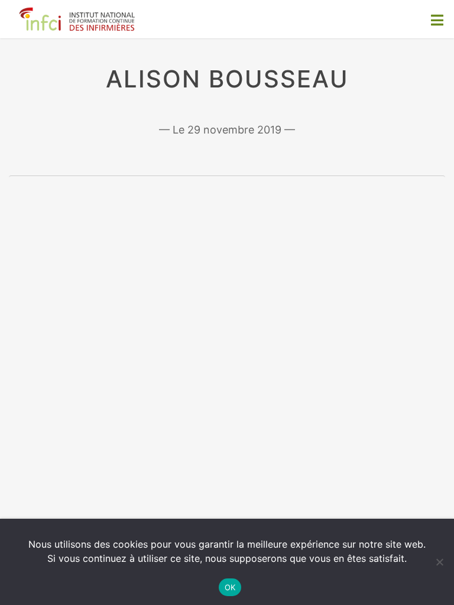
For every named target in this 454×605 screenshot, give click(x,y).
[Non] (439, 562)
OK (230, 587)
